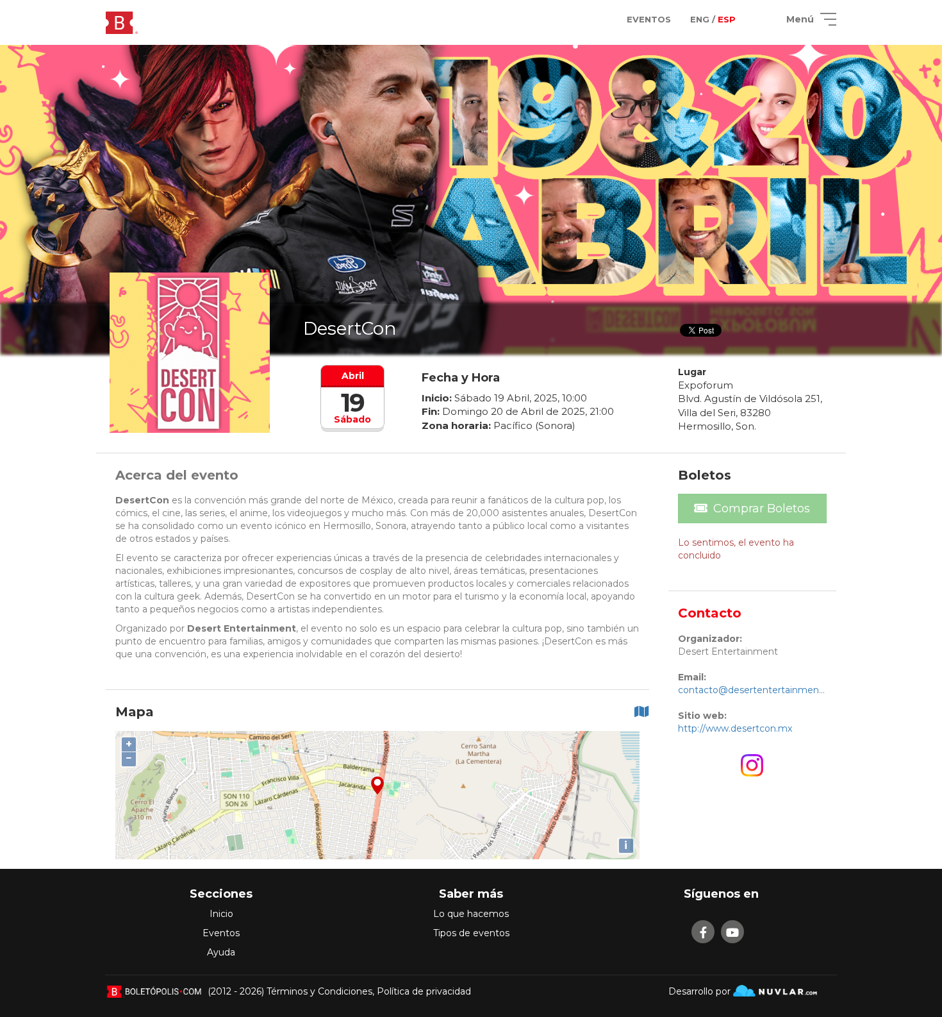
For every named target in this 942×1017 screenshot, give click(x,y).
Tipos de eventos (471, 933)
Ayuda (221, 952)
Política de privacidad (424, 991)
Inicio (221, 914)
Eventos (221, 933)
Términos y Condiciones (319, 991)
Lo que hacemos (471, 914)
